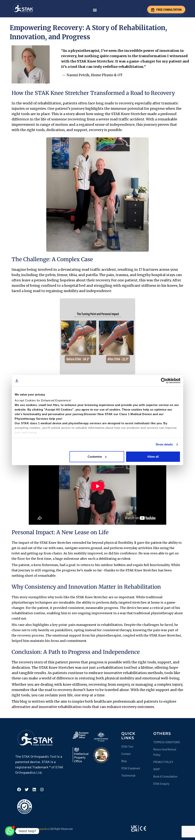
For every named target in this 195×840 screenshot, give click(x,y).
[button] (95, 10)
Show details (164, 444)
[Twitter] (26, 789)
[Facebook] (19, 789)
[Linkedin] (34, 789)
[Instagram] (42, 789)
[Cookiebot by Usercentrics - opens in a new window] (163, 381)
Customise (95, 456)
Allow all (153, 456)
